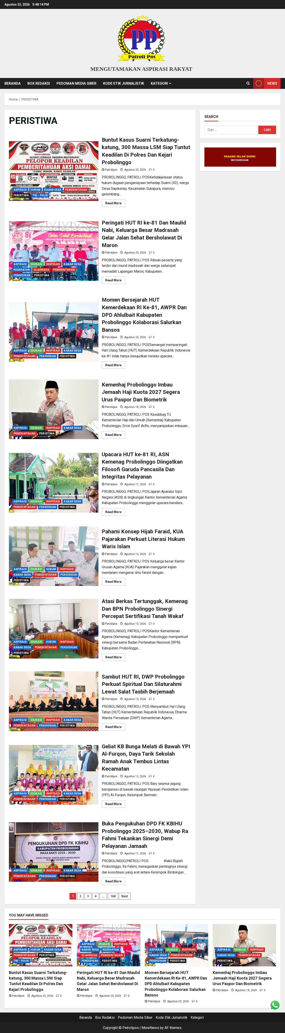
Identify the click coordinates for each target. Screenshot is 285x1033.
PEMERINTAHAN (76, 189)
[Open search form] (248, 83)
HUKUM (36, 189)
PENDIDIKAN (22, 275)
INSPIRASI (53, 264)
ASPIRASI (20, 189)
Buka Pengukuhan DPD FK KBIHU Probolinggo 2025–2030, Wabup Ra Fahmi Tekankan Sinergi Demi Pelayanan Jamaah (53, 852)
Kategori (159, 83)
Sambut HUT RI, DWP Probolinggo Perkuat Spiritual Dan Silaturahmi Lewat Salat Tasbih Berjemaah (53, 701)
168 (113, 896)
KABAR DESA (52, 189)
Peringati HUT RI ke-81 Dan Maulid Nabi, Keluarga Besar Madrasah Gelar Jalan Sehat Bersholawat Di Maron (53, 251)
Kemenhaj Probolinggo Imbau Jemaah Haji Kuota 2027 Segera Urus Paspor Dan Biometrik (53, 409)
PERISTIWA (21, 195)
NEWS (272, 83)
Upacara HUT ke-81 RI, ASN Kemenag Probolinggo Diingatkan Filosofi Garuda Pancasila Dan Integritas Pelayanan (53, 483)
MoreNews (150, 1028)
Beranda (12, 83)
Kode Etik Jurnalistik (123, 83)
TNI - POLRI (40, 195)
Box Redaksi (38, 83)
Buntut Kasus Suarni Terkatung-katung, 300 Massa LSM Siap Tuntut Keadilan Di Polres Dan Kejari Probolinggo (53, 171)
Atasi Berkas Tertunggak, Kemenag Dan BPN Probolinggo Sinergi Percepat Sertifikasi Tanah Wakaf (53, 629)
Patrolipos (111, 169)
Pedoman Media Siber (76, 83)
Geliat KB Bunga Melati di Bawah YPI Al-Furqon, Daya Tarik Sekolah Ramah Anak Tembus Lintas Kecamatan (53, 775)
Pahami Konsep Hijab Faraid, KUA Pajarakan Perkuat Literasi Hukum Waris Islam (53, 556)
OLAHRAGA (41, 269)
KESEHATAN (22, 269)
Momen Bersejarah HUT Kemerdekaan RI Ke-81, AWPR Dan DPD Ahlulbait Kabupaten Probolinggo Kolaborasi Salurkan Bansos (53, 332)
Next (124, 896)
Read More (115, 204)
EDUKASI (36, 264)
